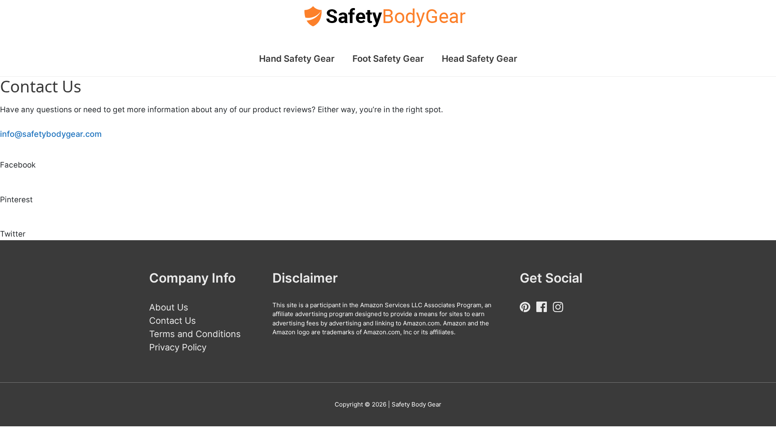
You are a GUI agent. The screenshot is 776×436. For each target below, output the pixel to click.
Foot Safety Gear (388, 58)
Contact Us (172, 320)
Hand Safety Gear (297, 58)
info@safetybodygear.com (51, 134)
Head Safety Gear (479, 58)
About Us (168, 307)
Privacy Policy (178, 347)
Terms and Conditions (195, 334)
